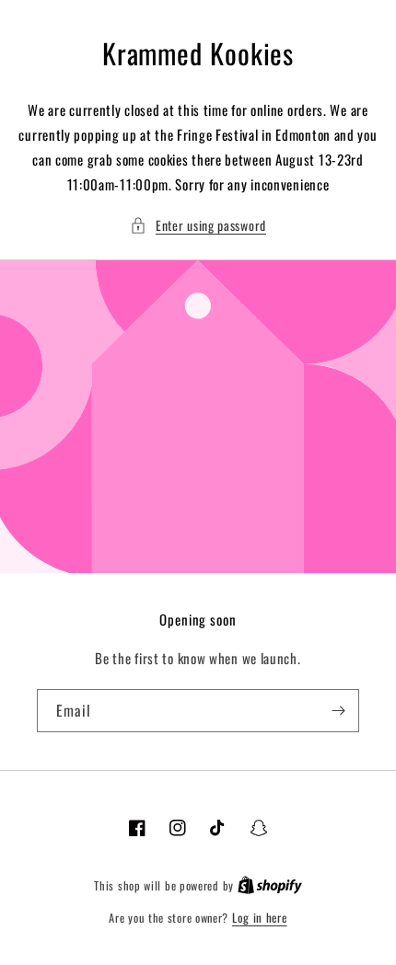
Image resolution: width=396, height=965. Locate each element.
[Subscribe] (338, 710)
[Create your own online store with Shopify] (270, 885)
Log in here (259, 917)
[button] (198, 224)
